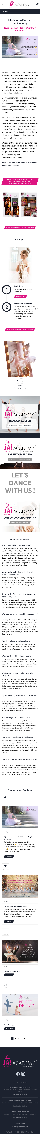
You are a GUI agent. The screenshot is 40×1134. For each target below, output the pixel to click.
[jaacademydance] (23, 1074)
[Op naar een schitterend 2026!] (20, 886)
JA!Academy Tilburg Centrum (20, 1087)
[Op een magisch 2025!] (20, 951)
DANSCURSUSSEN (20, 420)
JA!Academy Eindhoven (20, 1112)
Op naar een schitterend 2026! (15, 906)
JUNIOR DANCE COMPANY (20, 517)
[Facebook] (18, 1074)
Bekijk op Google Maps (20, 1094)
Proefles (20, 378)
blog (7, 832)
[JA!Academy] (20, 4)
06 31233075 (21, 1124)
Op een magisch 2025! (12, 971)
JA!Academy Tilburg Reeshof (20, 1100)
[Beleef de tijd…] (20, 1005)
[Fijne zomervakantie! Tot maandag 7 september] (20, 817)
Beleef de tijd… (9, 1025)
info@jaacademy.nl (21, 1127)
